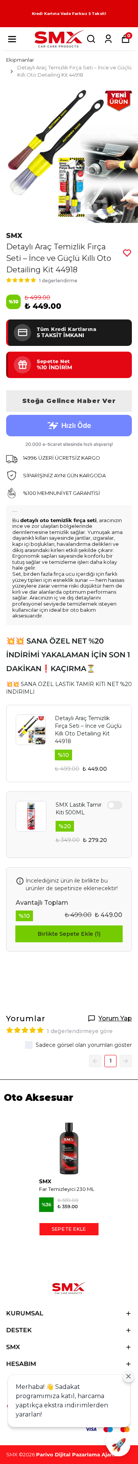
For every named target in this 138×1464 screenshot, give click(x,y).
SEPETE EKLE (69, 1229)
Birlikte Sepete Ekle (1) (69, 933)
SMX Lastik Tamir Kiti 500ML (79, 808)
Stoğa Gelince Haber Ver (68, 400)
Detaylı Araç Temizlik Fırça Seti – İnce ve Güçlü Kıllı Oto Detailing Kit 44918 (88, 730)
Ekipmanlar (20, 60)
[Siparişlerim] (108, 39)
